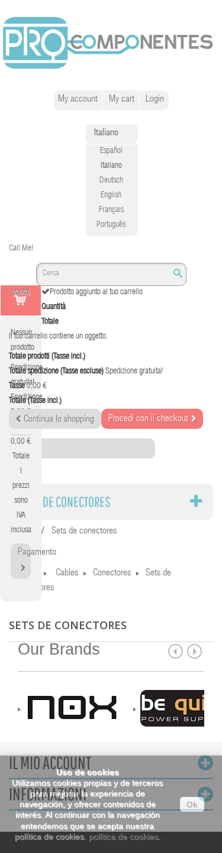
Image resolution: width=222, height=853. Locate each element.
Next (194, 651)
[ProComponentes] (111, 43)
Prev (175, 651)
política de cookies (123, 836)
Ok (192, 804)
